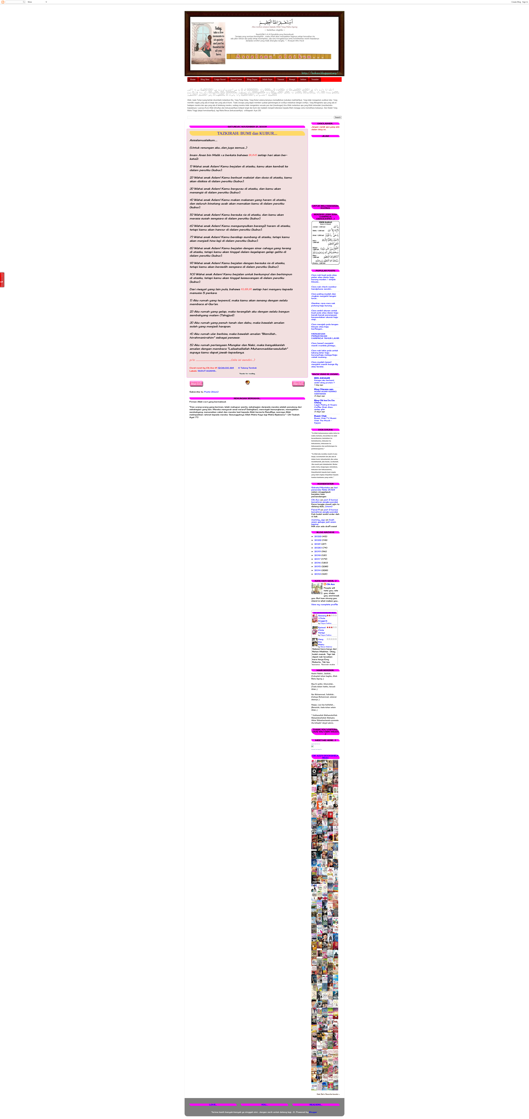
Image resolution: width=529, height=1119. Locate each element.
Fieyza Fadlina (326, 623)
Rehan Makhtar (326, 647)
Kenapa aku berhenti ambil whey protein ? (324, 381)
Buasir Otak (320, 416)
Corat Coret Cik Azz (315, 743)
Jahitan (303, 79)
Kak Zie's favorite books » (328, 1094)
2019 (318, 551)
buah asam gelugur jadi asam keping (323, 522)
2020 (318, 548)
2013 (317, 574)
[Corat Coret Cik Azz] (312, 746)
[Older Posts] (298, 384)
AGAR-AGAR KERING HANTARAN (325, 392)
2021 (317, 544)
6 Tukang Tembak (247, 368)
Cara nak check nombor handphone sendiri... (324, 288)
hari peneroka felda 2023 (324, 488)
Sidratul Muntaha (320, 487)
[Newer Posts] (196, 384)
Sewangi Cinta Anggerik (322, 618)
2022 (318, 540)
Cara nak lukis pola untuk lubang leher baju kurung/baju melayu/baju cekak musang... (324, 353)
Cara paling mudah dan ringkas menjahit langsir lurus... (323, 296)
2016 (318, 563)
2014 (317, 570)
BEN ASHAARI (322, 378)
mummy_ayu (318, 520)
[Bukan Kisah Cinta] (320, 956)
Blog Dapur (252, 79)
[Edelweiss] (314, 849)
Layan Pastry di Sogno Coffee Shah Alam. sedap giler (325, 407)
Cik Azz (315, 500)
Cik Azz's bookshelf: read (325, 757)
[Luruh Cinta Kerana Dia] (320, 948)
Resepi (292, 79)
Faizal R (315, 510)
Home (192, 79)
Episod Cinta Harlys (322, 630)
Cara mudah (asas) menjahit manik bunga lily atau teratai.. (324, 364)
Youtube (315, 79)
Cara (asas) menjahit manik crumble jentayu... (323, 344)
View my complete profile (324, 604)
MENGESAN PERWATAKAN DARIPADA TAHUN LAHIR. (325, 336)
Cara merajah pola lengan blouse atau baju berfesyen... (324, 326)
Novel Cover (236, 79)
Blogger (313, 1112)
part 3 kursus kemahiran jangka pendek (324, 501)
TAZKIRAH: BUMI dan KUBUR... (247, 133)
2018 (317, 555)
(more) (328, 506)
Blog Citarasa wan (323, 389)
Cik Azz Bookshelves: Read (325, 613)
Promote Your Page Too (316, 749)
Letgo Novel (220, 79)
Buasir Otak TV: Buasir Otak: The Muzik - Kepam (325, 420)
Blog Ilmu (205, 79)
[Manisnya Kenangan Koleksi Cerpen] (336, 840)
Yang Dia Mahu (321, 642)
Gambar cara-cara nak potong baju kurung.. (323, 304)
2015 (318, 566)
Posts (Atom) (211, 392)
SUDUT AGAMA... (207, 371)
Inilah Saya (267, 79)
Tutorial (280, 79)
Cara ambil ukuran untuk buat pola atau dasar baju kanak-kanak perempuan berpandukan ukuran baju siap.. (324, 315)
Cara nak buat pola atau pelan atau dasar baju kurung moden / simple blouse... (324, 278)
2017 (317, 559)
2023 (318, 536)
